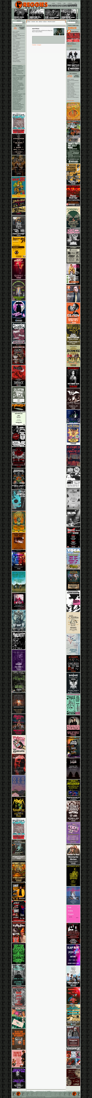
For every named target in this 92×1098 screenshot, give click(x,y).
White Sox (16, 102)
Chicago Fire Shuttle (18, 104)
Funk (14, 72)
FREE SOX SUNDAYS (71, 43)
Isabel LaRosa (16, 46)
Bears (14, 100)
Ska (14, 90)
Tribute (15, 78)
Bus (37, 21)
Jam (17, 100)
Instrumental (20, 107)
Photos (59, 3)
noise (16, 84)
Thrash (15, 85)
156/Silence (15, 58)
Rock (21, 77)
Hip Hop (20, 78)
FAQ (75, 3)
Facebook (34, 44)
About (53, 3)
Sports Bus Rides (76, 76)
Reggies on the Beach (18, 88)
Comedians (20, 68)
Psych (14, 107)
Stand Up (19, 96)
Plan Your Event (33, 1096)
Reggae (18, 72)
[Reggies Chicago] (31, 8)
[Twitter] (71, 28)
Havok (14, 39)
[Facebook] (69, 28)
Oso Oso (14, 52)
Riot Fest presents (17, 73)
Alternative (17, 103)
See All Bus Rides (70, 100)
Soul (19, 66)
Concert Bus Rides (69, 76)
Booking (27, 1096)
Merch (40, 21)
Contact (70, 3)
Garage (20, 98)
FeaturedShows (21, 28)
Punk (14, 74)
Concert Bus (17, 95)
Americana (20, 85)
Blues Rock (16, 82)
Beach (45, 21)
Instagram (39, 44)
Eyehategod (15, 55)
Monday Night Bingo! (17, 97)
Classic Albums (16, 101)
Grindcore (15, 98)
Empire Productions (19, 75)
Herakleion (15, 49)
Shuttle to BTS (70, 84)
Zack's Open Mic (19, 108)
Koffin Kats (15, 32)
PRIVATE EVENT (51, 21)
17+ (22, 67)
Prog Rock (19, 79)
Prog (14, 108)
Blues (15, 96)
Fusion (14, 79)
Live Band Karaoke (18, 83)
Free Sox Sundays (17, 105)
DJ (21, 72)
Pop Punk (15, 80)
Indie (14, 65)
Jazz (16, 90)
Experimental (17, 109)
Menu (29, 21)
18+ (22, 73)
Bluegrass (19, 65)
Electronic (16, 77)
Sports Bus (19, 89)
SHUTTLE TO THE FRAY (71, 94)
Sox (20, 100)
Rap (14, 89)
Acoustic (15, 92)
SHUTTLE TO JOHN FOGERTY (73, 97)
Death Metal (16, 86)
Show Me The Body (17, 61)
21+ (22, 71)
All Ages (15, 69)
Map (65, 3)
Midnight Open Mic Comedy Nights (21, 94)
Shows (33, 21)
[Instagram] (73, 28)
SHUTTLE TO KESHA (71, 91)
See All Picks (69, 45)
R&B (14, 84)
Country (21, 84)
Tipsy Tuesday (17, 70)
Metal (15, 68)
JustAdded (15, 28)
